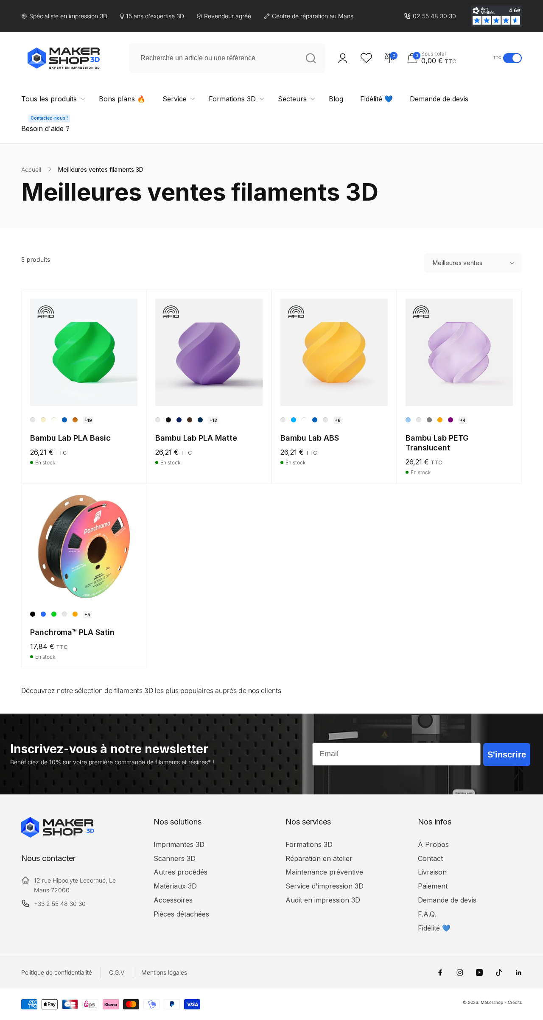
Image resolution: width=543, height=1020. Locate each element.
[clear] (418, 419)
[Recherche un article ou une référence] (310, 58)
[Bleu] (64, 419)
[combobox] (227, 58)
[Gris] (429, 419)
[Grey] (64, 614)
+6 (338, 420)
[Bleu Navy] (325, 419)
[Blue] (43, 614)
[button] (448, 57)
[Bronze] (75, 419)
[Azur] (293, 419)
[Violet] (450, 419)
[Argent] (32, 419)
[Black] (32, 614)
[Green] (53, 614)
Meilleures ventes (457, 262)
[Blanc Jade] (53, 419)
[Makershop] (57, 835)
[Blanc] (304, 419)
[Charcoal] (168, 419)
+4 (462, 420)
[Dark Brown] (189, 419)
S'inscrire (506, 754)
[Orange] (439, 419)
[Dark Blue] (179, 419)
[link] (430, 16)
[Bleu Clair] (408, 419)
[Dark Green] (200, 419)
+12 (213, 420)
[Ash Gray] (157, 419)
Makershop (492, 1002)
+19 (88, 420)
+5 (87, 614)
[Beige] (43, 419)
